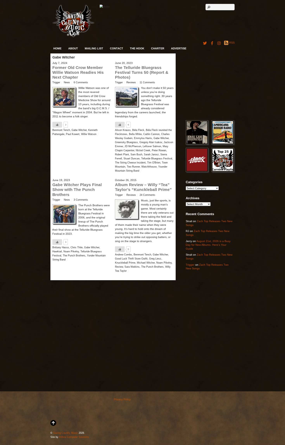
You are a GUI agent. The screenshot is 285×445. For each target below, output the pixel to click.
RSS (232, 42)
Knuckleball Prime (125, 262)
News (67, 82)
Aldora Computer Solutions (74, 437)
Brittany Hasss (60, 247)
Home (57, 48)
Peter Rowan (159, 150)
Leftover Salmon (152, 146)
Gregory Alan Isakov (150, 142)
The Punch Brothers (74, 255)
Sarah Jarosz (151, 154)
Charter (157, 48)
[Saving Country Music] (73, 37)
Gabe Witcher (79, 130)
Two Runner (133, 166)
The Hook (137, 48)
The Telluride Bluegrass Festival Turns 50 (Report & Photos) (141, 72)
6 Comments (81, 82)
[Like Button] (57, 125)
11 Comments (147, 82)
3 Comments (81, 199)
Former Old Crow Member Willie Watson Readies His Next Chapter (78, 72)
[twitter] (205, 42)
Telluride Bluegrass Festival (156, 158)
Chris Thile (77, 247)
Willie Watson (88, 134)
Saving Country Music (65, 433)
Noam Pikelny (71, 251)
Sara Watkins (132, 266)
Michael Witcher (146, 262)
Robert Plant (122, 154)
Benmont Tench (61, 130)
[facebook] (212, 42)
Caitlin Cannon (151, 134)
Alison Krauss (123, 130)
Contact (116, 48)
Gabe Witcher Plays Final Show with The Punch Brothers (77, 189)
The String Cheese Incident (130, 162)
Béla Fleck (138, 130)
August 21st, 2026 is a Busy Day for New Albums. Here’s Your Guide (208, 245)
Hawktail (57, 251)
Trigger (56, 82)
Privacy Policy (122, 399)
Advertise (178, 48)
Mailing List (94, 48)
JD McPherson (132, 146)
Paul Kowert (72, 134)
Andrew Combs (123, 254)
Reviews (131, 82)
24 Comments (147, 195)
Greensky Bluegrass (126, 142)
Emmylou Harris (143, 138)
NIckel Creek (143, 150)
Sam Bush (136, 154)
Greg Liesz (155, 258)
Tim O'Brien (153, 162)
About (73, 48)
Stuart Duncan (132, 158)
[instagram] (219, 42)
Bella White (135, 134)
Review (119, 266)
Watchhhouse (149, 166)
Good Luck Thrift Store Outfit (131, 258)
